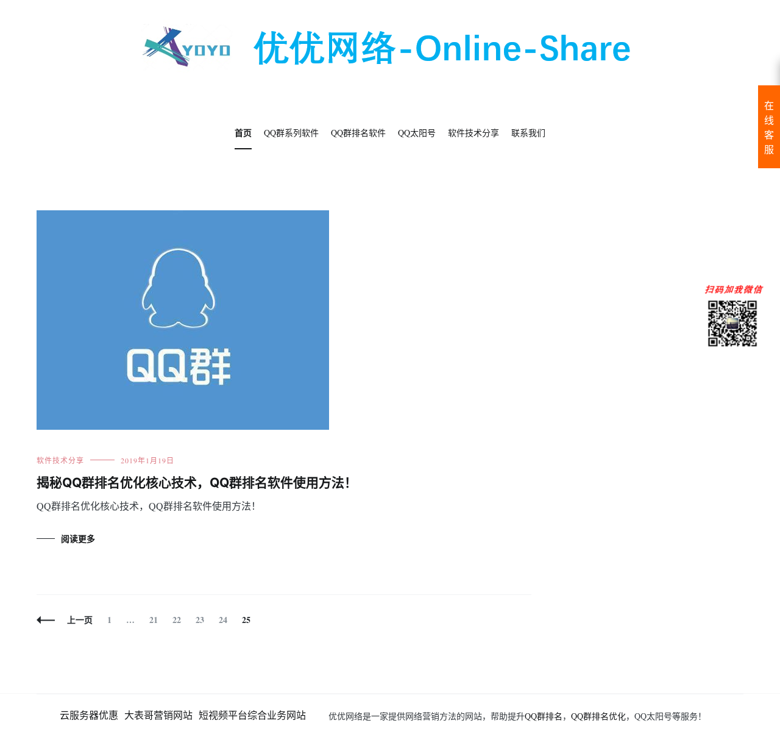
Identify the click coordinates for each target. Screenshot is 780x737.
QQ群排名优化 (598, 716)
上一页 (80, 619)
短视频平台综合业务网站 (252, 714)
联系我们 (528, 132)
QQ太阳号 (417, 132)
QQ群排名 (543, 716)
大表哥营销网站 (158, 714)
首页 (243, 132)
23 (199, 619)
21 (153, 619)
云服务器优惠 (89, 714)
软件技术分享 (473, 132)
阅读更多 (78, 538)
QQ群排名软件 (358, 132)
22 (176, 619)
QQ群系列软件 (291, 132)
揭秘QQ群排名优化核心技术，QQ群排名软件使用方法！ (197, 482)
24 (222, 619)
